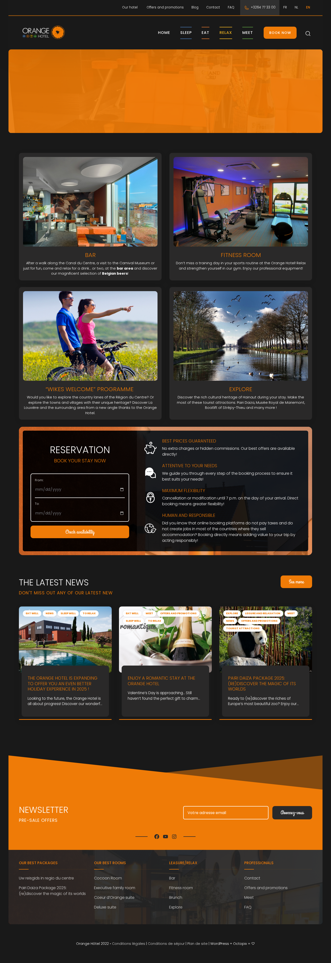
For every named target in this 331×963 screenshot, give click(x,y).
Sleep (186, 32)
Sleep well (68, 613)
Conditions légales (128, 943)
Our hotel (130, 7)
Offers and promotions (165, 7)
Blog (194, 7)
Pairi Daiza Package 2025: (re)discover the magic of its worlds (262, 683)
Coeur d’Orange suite (114, 897)
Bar (172, 878)
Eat (205, 32)
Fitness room (181, 888)
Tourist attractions (243, 628)
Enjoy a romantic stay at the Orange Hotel (161, 681)
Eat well (32, 613)
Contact (213, 7)
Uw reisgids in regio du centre (46, 878)
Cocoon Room (108, 878)
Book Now (280, 32)
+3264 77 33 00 (263, 7)
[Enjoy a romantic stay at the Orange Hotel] (165, 639)
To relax (89, 613)
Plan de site (197, 943)
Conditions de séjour (166, 943)
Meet (247, 32)
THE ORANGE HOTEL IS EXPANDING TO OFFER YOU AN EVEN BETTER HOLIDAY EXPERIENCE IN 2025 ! (62, 683)
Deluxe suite (105, 907)
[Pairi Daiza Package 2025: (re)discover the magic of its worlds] (265, 639)
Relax (226, 32)
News (50, 613)
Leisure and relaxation (262, 613)
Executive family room (114, 888)
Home (164, 32)
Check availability (79, 532)
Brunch (175, 897)
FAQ (231, 7)
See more (296, 581)
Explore (232, 613)
